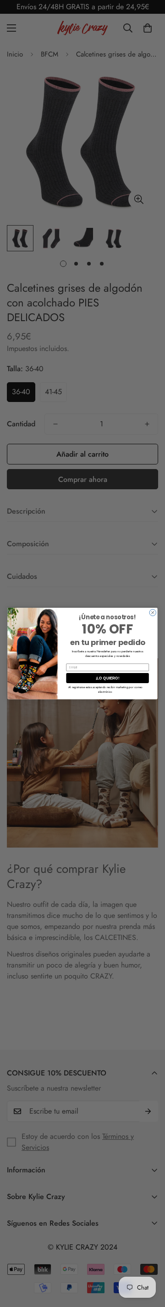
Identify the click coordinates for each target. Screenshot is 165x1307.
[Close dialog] (152, 612)
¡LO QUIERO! (108, 678)
